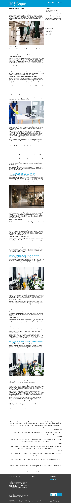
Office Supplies (43, 5)
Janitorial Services (30, 11)
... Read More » (22, 483)
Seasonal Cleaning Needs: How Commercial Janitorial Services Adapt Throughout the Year (24, 256)
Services (38, 5)
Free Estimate (58, 5)
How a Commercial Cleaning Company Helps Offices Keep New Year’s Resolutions (26, 92)
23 (25, 417)
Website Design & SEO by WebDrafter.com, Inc (54, 500)
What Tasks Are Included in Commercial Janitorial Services (25, 9)
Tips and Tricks (48, 36)
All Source (17, 11)
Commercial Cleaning (23, 11)
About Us (33, 5)
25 (31, 417)
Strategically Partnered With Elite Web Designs (54, 501)
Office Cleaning (48, 33)
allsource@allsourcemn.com (39, 487)
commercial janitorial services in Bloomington (29, 349)
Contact (49, 5)
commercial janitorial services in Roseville (26, 181)
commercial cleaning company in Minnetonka (17, 126)
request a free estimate (19, 169)
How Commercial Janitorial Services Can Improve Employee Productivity (26, 342)
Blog (53, 5)
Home (29, 5)
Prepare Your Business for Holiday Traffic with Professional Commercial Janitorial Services (22, 174)
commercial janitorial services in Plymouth (20, 261)
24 (28, 417)
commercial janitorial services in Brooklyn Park (35, 17)
